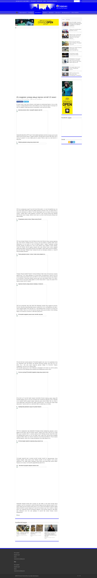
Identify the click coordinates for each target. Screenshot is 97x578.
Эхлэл (17, 12)
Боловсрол (30, 12)
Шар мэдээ (51, 12)
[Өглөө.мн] (48, 6)
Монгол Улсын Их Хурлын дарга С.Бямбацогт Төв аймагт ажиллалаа (75, 43)
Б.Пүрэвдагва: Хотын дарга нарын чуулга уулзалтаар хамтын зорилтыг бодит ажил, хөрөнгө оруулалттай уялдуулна (71, 61)
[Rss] (70, 1)
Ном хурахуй (33, 1)
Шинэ (63, 19)
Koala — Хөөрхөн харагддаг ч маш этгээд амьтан (22, 533)
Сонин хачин (34, 99)
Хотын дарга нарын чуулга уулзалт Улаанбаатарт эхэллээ (74, 68)
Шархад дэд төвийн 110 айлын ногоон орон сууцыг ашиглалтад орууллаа (75, 49)
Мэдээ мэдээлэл (22, 12)
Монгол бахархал (75, 12)
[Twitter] (72, 1)
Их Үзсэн (68, 19)
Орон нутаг (57, 12)
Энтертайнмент (38, 12)
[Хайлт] (81, 1)
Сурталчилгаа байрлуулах (52, 1)
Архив (44, 1)
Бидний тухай (39, 1)
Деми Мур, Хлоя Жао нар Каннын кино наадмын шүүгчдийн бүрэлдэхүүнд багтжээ (50, 534)
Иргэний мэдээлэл (65, 12)
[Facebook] (71, 1)
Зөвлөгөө (45, 12)
